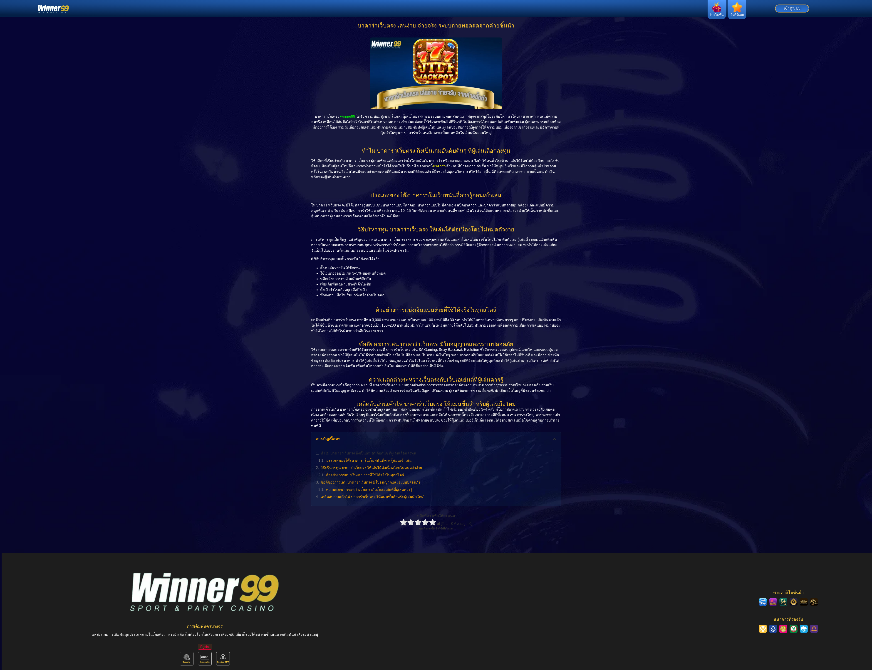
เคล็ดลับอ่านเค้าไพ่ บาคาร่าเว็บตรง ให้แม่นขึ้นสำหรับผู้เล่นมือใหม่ (372, 497)
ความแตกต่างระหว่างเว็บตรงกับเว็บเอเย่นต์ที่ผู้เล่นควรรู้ (369, 489)
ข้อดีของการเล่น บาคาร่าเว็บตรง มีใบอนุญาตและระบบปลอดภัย (371, 482)
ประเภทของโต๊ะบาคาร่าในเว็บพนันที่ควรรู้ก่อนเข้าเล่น (368, 460)
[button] (554, 439)
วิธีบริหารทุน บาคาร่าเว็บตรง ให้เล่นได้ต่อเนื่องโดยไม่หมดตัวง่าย (371, 468)
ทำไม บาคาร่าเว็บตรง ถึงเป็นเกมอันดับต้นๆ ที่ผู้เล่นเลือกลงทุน (368, 453)
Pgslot (205, 647)
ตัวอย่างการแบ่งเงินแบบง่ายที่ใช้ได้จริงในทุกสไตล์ (365, 475)
